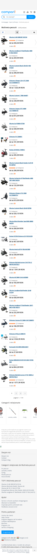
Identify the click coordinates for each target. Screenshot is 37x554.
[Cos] (31, 12)
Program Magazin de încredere (11, 519)
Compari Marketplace (8, 521)
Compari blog (5, 460)
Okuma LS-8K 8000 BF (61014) (11, 484)
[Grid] (20, 32)
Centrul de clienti (7, 515)
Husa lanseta (5, 477)
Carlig (24, 417)
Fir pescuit (4, 469)
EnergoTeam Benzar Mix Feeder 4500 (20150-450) (17, 490)
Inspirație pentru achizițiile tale (11, 505)
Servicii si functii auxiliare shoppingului (14, 501)
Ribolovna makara (10, 540)
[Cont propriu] (34, 12)
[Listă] (17, 32)
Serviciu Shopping (7, 527)
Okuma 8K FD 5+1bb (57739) (10, 488)
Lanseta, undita (12, 417)
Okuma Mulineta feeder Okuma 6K (12, 486)
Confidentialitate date (8, 545)
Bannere (4, 523)
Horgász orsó (23, 538)
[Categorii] (24, 12)
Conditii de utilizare (23, 545)
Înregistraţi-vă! (7, 532)
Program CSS (5, 525)
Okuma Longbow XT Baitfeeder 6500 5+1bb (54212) (18, 492)
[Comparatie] (27, 12)
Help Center (5, 517)
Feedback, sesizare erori (9, 507)
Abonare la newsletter (8, 503)
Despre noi (5, 456)
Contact (4, 458)
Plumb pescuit (6, 475)
